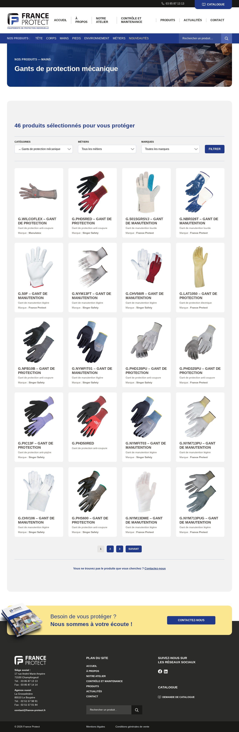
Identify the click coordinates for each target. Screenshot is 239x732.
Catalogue (215, 4)
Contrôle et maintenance (131, 20)
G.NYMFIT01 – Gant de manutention (92, 371)
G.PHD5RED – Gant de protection (92, 221)
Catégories (22, 141)
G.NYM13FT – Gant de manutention (91, 296)
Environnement (96, 38)
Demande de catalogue (178, 697)
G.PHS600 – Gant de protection (90, 520)
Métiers (119, 38)
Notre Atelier (102, 20)
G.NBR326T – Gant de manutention (199, 221)
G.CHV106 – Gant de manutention (36, 520)
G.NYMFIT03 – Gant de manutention (146, 445)
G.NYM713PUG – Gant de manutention (199, 520)
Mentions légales (95, 726)
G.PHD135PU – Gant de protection (146, 371)
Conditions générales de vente (132, 726)
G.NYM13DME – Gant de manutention (144, 520)
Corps (51, 38)
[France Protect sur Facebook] (160, 671)
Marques (147, 141)
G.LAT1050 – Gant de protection (198, 296)
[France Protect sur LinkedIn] (166, 671)
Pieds (76, 38)
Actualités (193, 20)
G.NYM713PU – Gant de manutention (197, 445)
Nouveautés (139, 38)
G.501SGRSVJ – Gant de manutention (144, 221)
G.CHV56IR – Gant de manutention (145, 296)
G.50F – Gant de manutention (32, 296)
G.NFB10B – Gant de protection (36, 371)
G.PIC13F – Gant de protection (35, 445)
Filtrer (215, 149)
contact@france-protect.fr (30, 710)
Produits (167, 20)
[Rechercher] (226, 38)
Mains (64, 38)
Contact (217, 20)
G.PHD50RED (83, 443)
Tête (39, 38)
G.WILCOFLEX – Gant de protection (37, 221)
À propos (81, 20)
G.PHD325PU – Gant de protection (200, 371)
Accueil (60, 20)
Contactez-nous (155, 568)
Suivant (133, 548)
